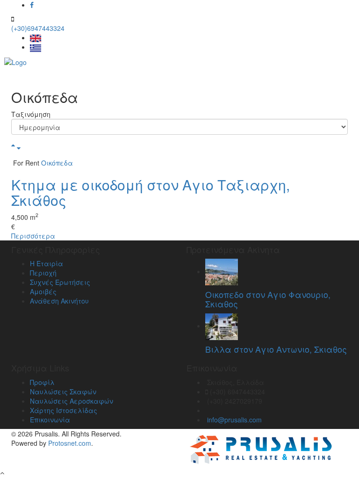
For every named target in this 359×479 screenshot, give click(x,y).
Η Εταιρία (46, 263)
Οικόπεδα (57, 162)
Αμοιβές (43, 291)
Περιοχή (43, 272)
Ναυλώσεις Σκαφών (63, 391)
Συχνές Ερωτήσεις (60, 282)
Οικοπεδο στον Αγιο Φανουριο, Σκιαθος (267, 299)
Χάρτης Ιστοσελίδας (63, 410)
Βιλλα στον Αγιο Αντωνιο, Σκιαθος (276, 349)
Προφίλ (42, 382)
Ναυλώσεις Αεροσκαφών (71, 401)
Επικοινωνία (50, 419)
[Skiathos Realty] (15, 61)
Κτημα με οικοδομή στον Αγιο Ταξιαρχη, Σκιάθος (150, 192)
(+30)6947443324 (38, 28)
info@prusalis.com (234, 419)
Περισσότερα (33, 235)
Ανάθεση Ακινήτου (59, 300)
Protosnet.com (69, 443)
